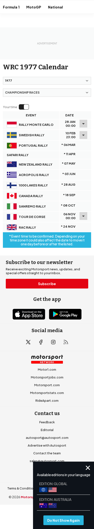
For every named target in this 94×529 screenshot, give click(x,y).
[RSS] (66, 342)
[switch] (16, 106)
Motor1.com (47, 369)
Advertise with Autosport (47, 445)
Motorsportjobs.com (47, 377)
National (55, 7)
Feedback (47, 422)
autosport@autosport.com (47, 438)
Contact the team (47, 453)
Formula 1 (11, 7)
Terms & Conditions (22, 488)
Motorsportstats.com (47, 393)
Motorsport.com (47, 385)
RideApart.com (47, 400)
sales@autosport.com (47, 461)
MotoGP (33, 7)
